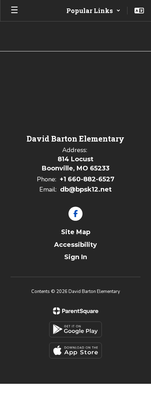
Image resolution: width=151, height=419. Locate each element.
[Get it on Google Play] (75, 329)
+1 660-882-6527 (87, 179)
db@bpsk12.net (86, 189)
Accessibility (75, 245)
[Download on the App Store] (75, 350)
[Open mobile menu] (14, 10)
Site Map (75, 232)
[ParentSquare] (75, 311)
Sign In (75, 257)
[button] (93, 10)
